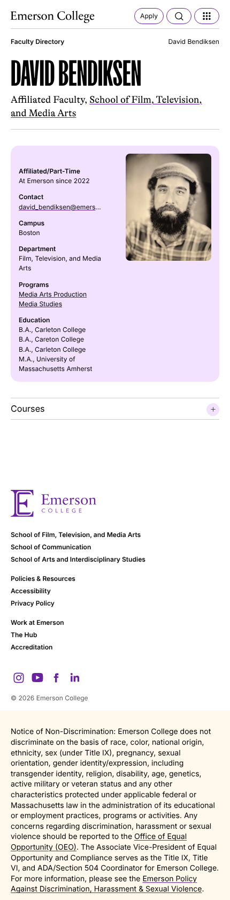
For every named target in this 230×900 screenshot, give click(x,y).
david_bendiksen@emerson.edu (68, 207)
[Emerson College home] (115, 503)
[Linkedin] (75, 678)
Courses (28, 408)
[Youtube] (37, 678)
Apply (149, 16)
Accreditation (31, 647)
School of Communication (51, 547)
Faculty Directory (37, 41)
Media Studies (40, 304)
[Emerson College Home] (53, 17)
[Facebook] (56, 678)
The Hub (24, 635)
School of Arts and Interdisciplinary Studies (78, 559)
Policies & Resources (43, 578)
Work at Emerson (37, 622)
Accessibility (31, 591)
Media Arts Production (53, 294)
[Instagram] (19, 678)
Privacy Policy (33, 603)
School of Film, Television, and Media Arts (76, 535)
